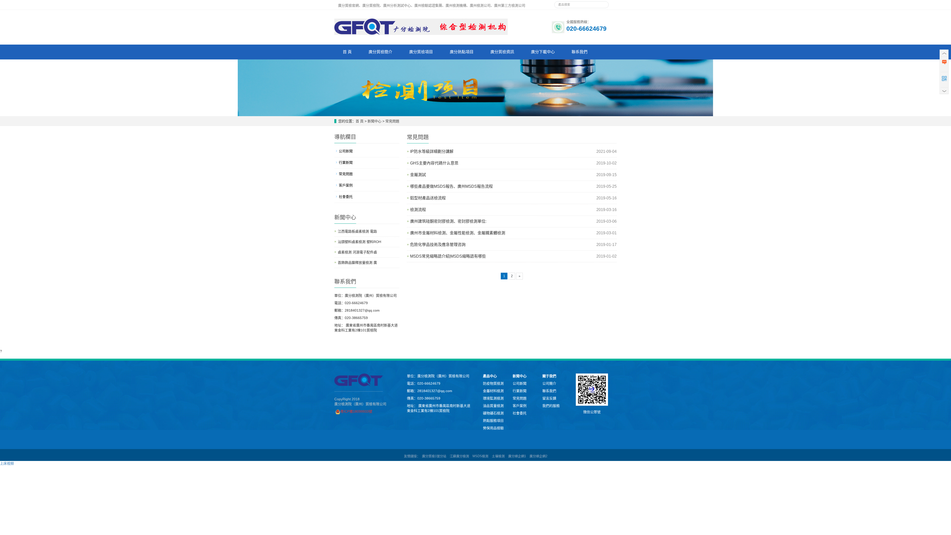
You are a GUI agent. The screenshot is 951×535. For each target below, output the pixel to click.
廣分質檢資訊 (502, 52)
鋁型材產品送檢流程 (428, 198)
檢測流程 (418, 210)
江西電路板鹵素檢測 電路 (357, 231)
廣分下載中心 (543, 52)
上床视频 (7, 463)
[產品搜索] (603, 3)
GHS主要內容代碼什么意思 (434, 163)
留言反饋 (549, 398)
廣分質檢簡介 (380, 52)
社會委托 (346, 197)
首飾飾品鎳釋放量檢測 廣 (357, 263)
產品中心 (490, 376)
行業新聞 (346, 162)
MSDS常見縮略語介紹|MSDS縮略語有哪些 (448, 256)
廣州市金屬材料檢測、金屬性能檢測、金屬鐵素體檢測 (457, 233)
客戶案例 (346, 185)
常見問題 (392, 121)
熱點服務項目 (493, 421)
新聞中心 (374, 121)
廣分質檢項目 (421, 52)
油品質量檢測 (493, 406)
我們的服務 (551, 406)
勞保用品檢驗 (493, 428)
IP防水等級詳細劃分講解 (431, 151)
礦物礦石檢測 (493, 413)
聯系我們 (579, 52)
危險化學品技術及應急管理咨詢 (438, 244)
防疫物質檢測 (493, 383)
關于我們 (549, 376)
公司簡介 (549, 383)
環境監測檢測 (493, 398)
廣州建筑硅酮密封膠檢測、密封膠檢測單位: (448, 221)
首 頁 (347, 52)
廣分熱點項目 (462, 52)
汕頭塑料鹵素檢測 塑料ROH (359, 242)
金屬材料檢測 (493, 391)
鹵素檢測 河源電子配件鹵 (357, 252)
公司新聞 (346, 151)
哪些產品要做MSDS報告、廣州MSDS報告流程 (451, 186)
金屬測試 (418, 175)
